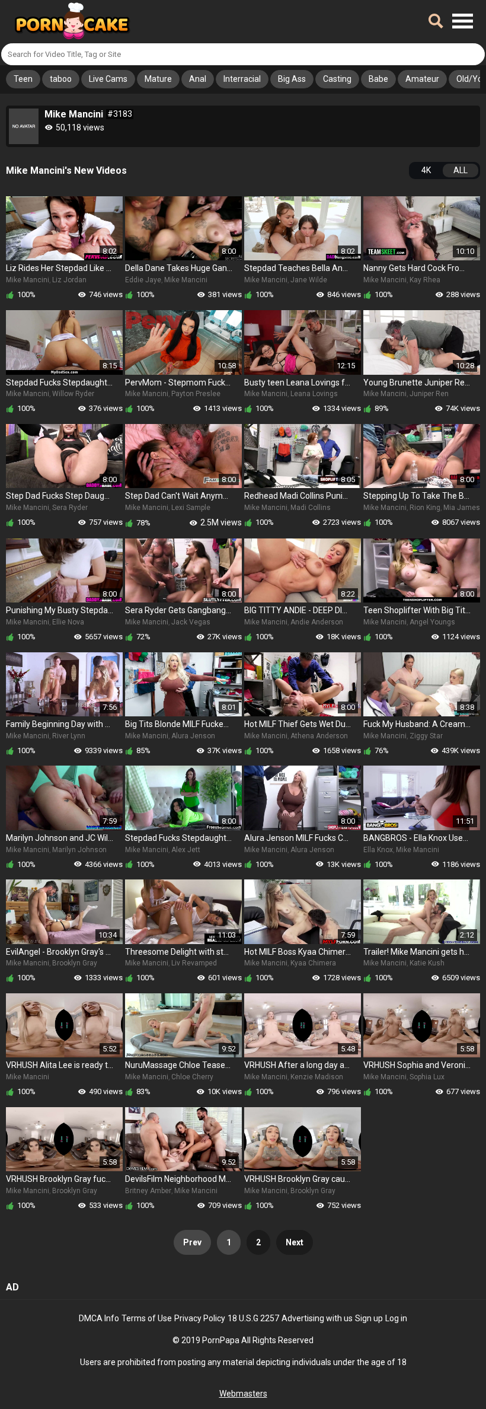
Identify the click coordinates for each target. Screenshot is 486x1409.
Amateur (422, 79)
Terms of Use (147, 1318)
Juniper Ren (429, 394)
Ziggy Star (426, 736)
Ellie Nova (68, 622)
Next (294, 1242)
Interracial (242, 79)
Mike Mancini (27, 280)
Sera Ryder (70, 507)
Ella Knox (378, 850)
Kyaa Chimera (313, 963)
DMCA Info (99, 1318)
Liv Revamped (194, 963)
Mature (158, 79)
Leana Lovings (314, 394)
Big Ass (292, 79)
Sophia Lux (427, 1077)
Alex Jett (185, 850)
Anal (197, 79)
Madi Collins (310, 507)
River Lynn (68, 736)
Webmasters (243, 1393)
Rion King (425, 507)
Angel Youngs (432, 622)
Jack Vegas (190, 622)
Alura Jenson (193, 736)
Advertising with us (317, 1318)
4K (426, 170)
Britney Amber (148, 1191)
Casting (337, 79)
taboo (61, 79)
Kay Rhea (425, 280)
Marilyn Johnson (79, 850)
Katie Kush (427, 963)
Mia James (461, 507)
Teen (23, 79)
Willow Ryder (73, 394)
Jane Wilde (308, 280)
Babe (378, 79)
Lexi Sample (190, 507)
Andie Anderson (316, 622)
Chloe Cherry (192, 1077)
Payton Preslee (195, 394)
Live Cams (108, 79)
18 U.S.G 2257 (253, 1318)
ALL (460, 170)
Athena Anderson (319, 736)
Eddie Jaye (143, 280)
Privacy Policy (199, 1318)
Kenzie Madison (316, 1077)
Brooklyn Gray (74, 963)
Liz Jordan (69, 280)
